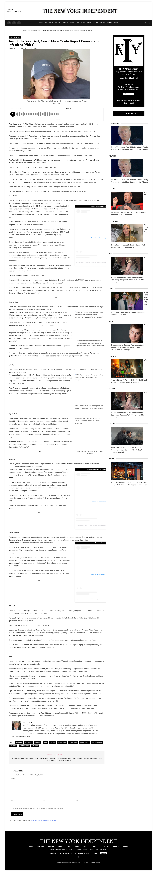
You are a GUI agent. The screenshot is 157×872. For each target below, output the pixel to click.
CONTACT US (71, 849)
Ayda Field (19, 742)
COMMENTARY (49, 22)
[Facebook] (9, 22)
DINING (116, 22)
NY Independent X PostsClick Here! (128, 101)
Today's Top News (128, 114)
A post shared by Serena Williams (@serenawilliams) (91, 599)
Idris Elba (52, 742)
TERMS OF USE (93, 849)
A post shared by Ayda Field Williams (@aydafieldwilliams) (93, 525)
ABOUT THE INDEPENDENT (58, 849)
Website (76, 801)
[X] (19, 22)
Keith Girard (13, 48)
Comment (14, 778)
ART (78, 22)
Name (13, 801)
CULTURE (65, 22)
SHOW (89, 22)
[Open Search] (149, 22)
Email (44, 801)
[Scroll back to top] (78, 858)
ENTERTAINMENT (14, 37)
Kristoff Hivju (62, 742)
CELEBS (72, 22)
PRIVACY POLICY (82, 849)
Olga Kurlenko (73, 742)
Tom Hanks (35, 745)
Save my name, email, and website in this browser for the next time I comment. (38, 808)
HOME (41, 22)
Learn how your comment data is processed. (43, 820)
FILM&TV (95, 22)
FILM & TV (95, 846)
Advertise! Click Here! (129, 78)
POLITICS (57, 22)
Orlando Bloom (84, 742)
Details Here (103, 853)
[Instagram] (14, 22)
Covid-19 (37, 742)
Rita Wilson (13, 745)
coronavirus (28, 742)
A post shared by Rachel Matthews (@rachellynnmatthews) (93, 262)
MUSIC (83, 22)
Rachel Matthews (97, 742)
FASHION (102, 22)
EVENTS (109, 22)
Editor (132, 74)
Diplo (45, 742)
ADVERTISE (103, 849)
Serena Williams (24, 745)
